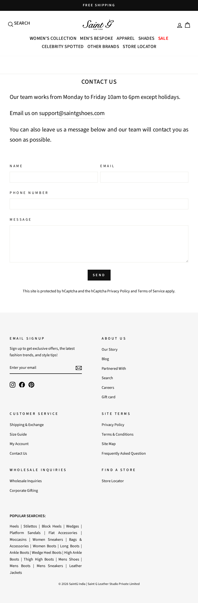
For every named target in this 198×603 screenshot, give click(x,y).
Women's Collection (53, 38)
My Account (19, 443)
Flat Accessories (63, 532)
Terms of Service (151, 291)
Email (107, 166)
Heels (14, 526)
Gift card (108, 397)
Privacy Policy (118, 291)
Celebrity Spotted (63, 46)
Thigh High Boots (39, 559)
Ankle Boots (19, 552)
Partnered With (114, 368)
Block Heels (52, 526)
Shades (146, 38)
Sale (163, 38)
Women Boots (44, 546)
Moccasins (18, 539)
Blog (105, 359)
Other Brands (103, 46)
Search (107, 378)
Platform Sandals (25, 532)
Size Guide (18, 434)
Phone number (29, 192)
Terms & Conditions (118, 434)
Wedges (72, 526)
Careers (108, 387)
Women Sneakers (48, 539)
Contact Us (18, 453)
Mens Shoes (68, 559)
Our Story (110, 349)
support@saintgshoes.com (72, 113)
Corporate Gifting (24, 490)
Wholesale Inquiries (26, 481)
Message (21, 219)
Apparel (125, 38)
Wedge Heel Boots (47, 552)
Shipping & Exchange (27, 424)
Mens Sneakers (50, 566)
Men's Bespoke (96, 38)
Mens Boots (20, 566)
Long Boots (69, 546)
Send (99, 275)
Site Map (109, 443)
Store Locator (139, 46)
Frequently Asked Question (124, 453)
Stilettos (30, 526)
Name (16, 166)
